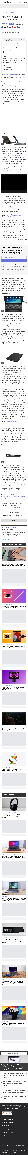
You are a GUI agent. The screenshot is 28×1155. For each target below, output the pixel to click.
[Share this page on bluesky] (18, 27)
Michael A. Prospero (21, 23)
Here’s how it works (16, 32)
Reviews (12, 23)
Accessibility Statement (7, 1132)
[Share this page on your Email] (20, 27)
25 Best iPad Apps (12, 421)
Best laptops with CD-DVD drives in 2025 (14, 1097)
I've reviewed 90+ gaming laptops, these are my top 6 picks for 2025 (14, 1091)
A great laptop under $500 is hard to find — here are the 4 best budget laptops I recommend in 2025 (14, 1067)
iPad (5, 84)
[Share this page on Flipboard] (15, 27)
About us (4, 1135)
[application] (14, 182)
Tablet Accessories (11, 12)
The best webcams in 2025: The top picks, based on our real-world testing (14, 1083)
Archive (4, 1139)
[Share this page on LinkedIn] (7, 27)
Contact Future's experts (8, 1122)
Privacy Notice (21, 266)
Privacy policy (5, 1125)
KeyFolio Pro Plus (19, 155)
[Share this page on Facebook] (2, 27)
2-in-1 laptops (13, 6)
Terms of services (19, 264)
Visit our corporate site (13, 1108)
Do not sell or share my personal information (13, 1145)
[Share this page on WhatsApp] (10, 27)
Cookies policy (5, 1129)
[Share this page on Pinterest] (12, 27)
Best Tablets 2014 (8, 494)
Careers (4, 1142)
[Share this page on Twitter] (5, 27)
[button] (2, 2)
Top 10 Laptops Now (9, 492)
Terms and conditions (7, 1119)
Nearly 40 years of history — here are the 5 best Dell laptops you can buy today (15, 1075)
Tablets (3, 12)
